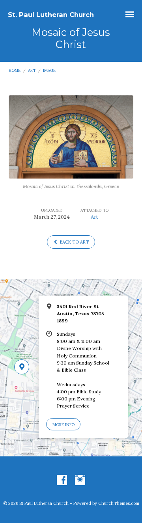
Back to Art (74, 242)
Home (15, 70)
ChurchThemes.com (118, 503)
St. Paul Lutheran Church (51, 15)
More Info (63, 424)
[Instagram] (80, 480)
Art (32, 70)
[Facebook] (62, 480)
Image (49, 70)
